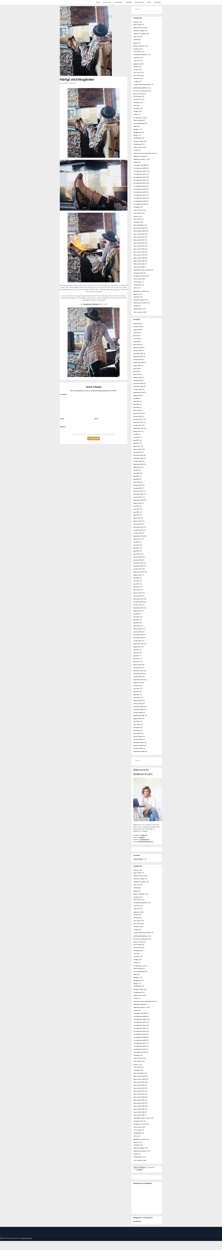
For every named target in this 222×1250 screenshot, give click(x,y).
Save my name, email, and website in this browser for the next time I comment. (94, 434)
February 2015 (137, 521)
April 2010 (136, 695)
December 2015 (138, 491)
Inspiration (136, 64)
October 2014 (137, 533)
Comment (63, 394)
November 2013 (138, 566)
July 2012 (136, 614)
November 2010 (138, 674)
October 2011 (137, 641)
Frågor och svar (139, 147)
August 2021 (137, 330)
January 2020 (137, 350)
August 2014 (137, 539)
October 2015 (137, 497)
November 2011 (138, 638)
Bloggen (136, 129)
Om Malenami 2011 (139, 177)
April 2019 (136, 371)
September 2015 (138, 500)
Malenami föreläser (140, 156)
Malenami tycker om (140, 159)
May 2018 (136, 404)
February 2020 (137, 347)
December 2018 (138, 383)
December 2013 (138, 563)
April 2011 (136, 659)
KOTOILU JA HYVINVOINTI (140, 91)
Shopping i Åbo (138, 273)
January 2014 (137, 560)
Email (96, 419)
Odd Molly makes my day (142, 270)
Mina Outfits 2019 (139, 261)
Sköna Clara (137, 279)
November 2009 (138, 709)
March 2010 (136, 697)
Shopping (137, 102)
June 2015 (136, 509)
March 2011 (136, 662)
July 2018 (136, 398)
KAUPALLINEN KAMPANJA (140, 88)
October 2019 (137, 359)
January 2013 (137, 596)
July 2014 (136, 542)
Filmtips (136, 69)
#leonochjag (138, 120)
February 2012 (137, 629)
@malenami (137, 1221)
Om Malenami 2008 (140, 168)
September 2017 (138, 428)
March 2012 (136, 626)
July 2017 (136, 434)
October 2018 (137, 389)
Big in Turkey (137, 24)
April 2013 (136, 587)
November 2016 (138, 458)
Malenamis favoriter (140, 303)
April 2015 (136, 515)
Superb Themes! (27, 1238)
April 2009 (136, 730)
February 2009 (137, 736)
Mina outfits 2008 (139, 228)
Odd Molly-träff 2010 (140, 165)
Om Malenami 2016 (140, 192)
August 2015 (137, 503)
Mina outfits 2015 (139, 249)
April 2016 (136, 479)
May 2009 (136, 727)
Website (63, 427)
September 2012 (138, 608)
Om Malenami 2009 (140, 171)
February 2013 (137, 593)
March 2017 (136, 446)
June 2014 (136, 545)
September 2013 (138, 572)
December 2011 (138, 635)
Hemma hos (138, 51)
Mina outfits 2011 (139, 237)
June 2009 (136, 724)
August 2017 (137, 431)
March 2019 (136, 374)
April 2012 (136, 623)
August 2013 (137, 575)
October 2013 (137, 569)
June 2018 (136, 401)
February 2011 (137, 665)
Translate (139, 1170)
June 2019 (136, 368)
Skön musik (137, 75)
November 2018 (138, 386)
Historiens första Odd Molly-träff (144, 153)
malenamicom (145, 839)
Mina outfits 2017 (139, 255)
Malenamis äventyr (140, 34)
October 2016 (137, 461)
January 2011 (137, 668)
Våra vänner (137, 213)
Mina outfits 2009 (139, 231)
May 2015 (136, 512)
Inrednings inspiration (140, 54)
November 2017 (138, 422)
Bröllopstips (138, 138)
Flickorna (136, 43)
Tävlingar (136, 207)
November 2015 (138, 494)
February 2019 (137, 377)
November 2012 (138, 602)
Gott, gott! (137, 72)
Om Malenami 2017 (140, 195)
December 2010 (138, 671)
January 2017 (137, 452)
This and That (138, 210)
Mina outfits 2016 (139, 252)
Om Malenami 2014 (140, 186)
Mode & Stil (137, 99)
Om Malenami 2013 (140, 183)
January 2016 (137, 488)
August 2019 (137, 365)
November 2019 (138, 356)
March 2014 (136, 554)
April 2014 (136, 551)
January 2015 (137, 524)
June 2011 (136, 653)
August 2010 (137, 683)
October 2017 (137, 425)
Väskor (136, 114)
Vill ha (135, 288)
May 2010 (136, 691)
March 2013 (136, 590)
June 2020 (136, 339)
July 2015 (136, 506)
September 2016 (138, 464)
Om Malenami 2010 (140, 174)
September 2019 (138, 362)
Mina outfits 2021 (139, 267)
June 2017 (136, 437)
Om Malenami (118, 2)
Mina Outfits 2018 (139, 258)
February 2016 (137, 485)
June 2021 (136, 332)
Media (136, 162)
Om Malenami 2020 (140, 204)
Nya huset (157, 2)
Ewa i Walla (137, 219)
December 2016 (138, 455)
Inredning (129, 2)
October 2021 (137, 326)
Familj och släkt (138, 141)
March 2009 (136, 733)
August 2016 (137, 467)
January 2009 (137, 739)
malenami (143, 835)
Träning (136, 81)
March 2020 (136, 345)
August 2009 (137, 718)
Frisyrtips (136, 297)
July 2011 (135, 650)
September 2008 (138, 751)
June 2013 (136, 581)
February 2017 (137, 449)
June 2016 (136, 473)
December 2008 (138, 742)
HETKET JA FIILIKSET (139, 46)
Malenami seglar (139, 31)
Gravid (136, 150)
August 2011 (136, 647)
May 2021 (136, 336)
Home (98, 2)
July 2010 (136, 685)
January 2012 (137, 632)
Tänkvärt (136, 78)
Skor (135, 105)
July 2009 (136, 721)
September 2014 (138, 536)
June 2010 (136, 689)
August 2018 (137, 395)
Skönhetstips (138, 309)
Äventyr (135, 22)
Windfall (136, 39)
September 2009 (138, 715)
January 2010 (137, 704)
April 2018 (136, 407)
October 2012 (137, 605)
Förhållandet (138, 144)
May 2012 (136, 620)
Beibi (135, 126)
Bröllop (136, 135)
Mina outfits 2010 (139, 234)
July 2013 (136, 578)
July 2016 (136, 470)
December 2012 (138, 599)
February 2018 (137, 413)
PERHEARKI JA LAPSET (139, 291)
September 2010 (138, 680)
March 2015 (136, 518)
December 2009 (138, 706)
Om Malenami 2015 (140, 189)
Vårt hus (136, 60)
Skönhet (135, 294)
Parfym (136, 306)
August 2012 (137, 611)
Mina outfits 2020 (139, 264)
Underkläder (137, 285)
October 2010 (137, 677)
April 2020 (136, 341)
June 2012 (136, 617)
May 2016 (136, 476)
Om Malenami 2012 (140, 180)
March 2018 (136, 410)
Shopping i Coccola (140, 276)
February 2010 (137, 700)
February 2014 (137, 557)
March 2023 (136, 324)
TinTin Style (137, 282)
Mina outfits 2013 (139, 243)
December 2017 (138, 419)
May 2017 (136, 440)
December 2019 (138, 353)
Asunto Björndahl (139, 123)
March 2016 (136, 482)
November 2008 (138, 745)
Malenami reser (139, 28)
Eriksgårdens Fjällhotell (91, 304)
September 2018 (138, 392)
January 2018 (137, 416)
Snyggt (136, 111)
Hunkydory (137, 222)
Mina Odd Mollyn (139, 225)
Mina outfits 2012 (139, 240)
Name (62, 419)
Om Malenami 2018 (140, 198)
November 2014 (138, 530)
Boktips (136, 66)
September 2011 (138, 644)
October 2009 (137, 712)
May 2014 (136, 548)
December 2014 (138, 527)
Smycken (136, 108)
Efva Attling (137, 96)
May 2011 (135, 656)
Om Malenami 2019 (140, 201)
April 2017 (136, 443)
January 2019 (137, 380)
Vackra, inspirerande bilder (142, 84)
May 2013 (136, 584)
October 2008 (137, 748)
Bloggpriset (137, 132)
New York (136, 37)
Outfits (149, 2)
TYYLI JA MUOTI (138, 312)
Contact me (107, 2)
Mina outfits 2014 (139, 246)
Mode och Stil (139, 2)
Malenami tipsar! (139, 300)
